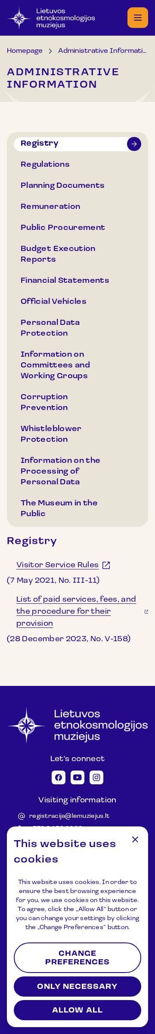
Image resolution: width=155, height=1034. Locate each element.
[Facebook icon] (58, 777)
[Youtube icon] (77, 777)
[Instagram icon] (96, 777)
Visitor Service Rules (57, 565)
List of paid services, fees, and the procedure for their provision (76, 612)
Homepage (25, 51)
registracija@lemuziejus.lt (69, 816)
